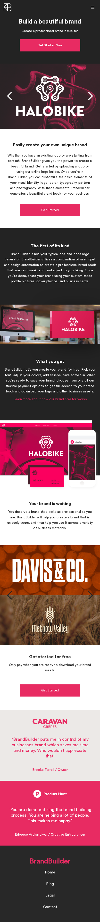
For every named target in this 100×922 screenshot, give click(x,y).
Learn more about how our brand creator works (50, 399)
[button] (92, 7)
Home (50, 872)
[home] (9, 7)
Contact (50, 907)
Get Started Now (50, 45)
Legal (50, 895)
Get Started (50, 210)
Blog (50, 884)
